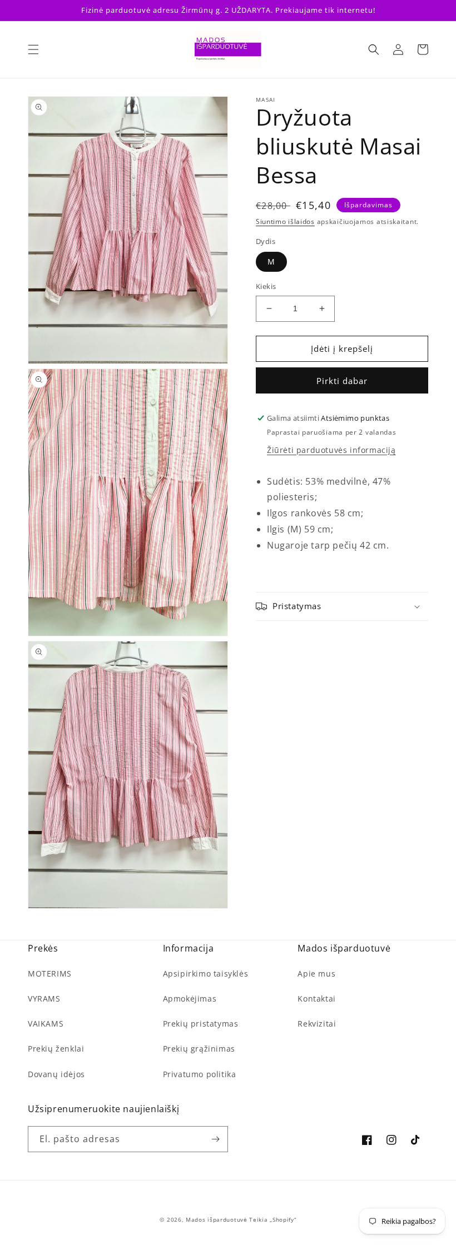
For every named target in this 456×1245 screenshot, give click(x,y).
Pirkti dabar (342, 380)
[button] (33, 49)
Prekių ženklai (56, 1048)
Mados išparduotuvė (216, 1219)
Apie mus (316, 973)
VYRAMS (44, 998)
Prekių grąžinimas (199, 1048)
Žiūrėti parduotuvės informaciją (331, 450)
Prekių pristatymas (201, 1023)
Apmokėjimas (190, 998)
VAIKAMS (45, 1023)
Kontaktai (316, 998)
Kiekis (266, 286)
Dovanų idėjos (56, 1074)
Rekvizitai (317, 1023)
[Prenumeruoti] (215, 1139)
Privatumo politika (199, 1074)
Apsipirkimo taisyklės (206, 973)
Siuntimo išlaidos (285, 221)
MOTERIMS (50, 973)
